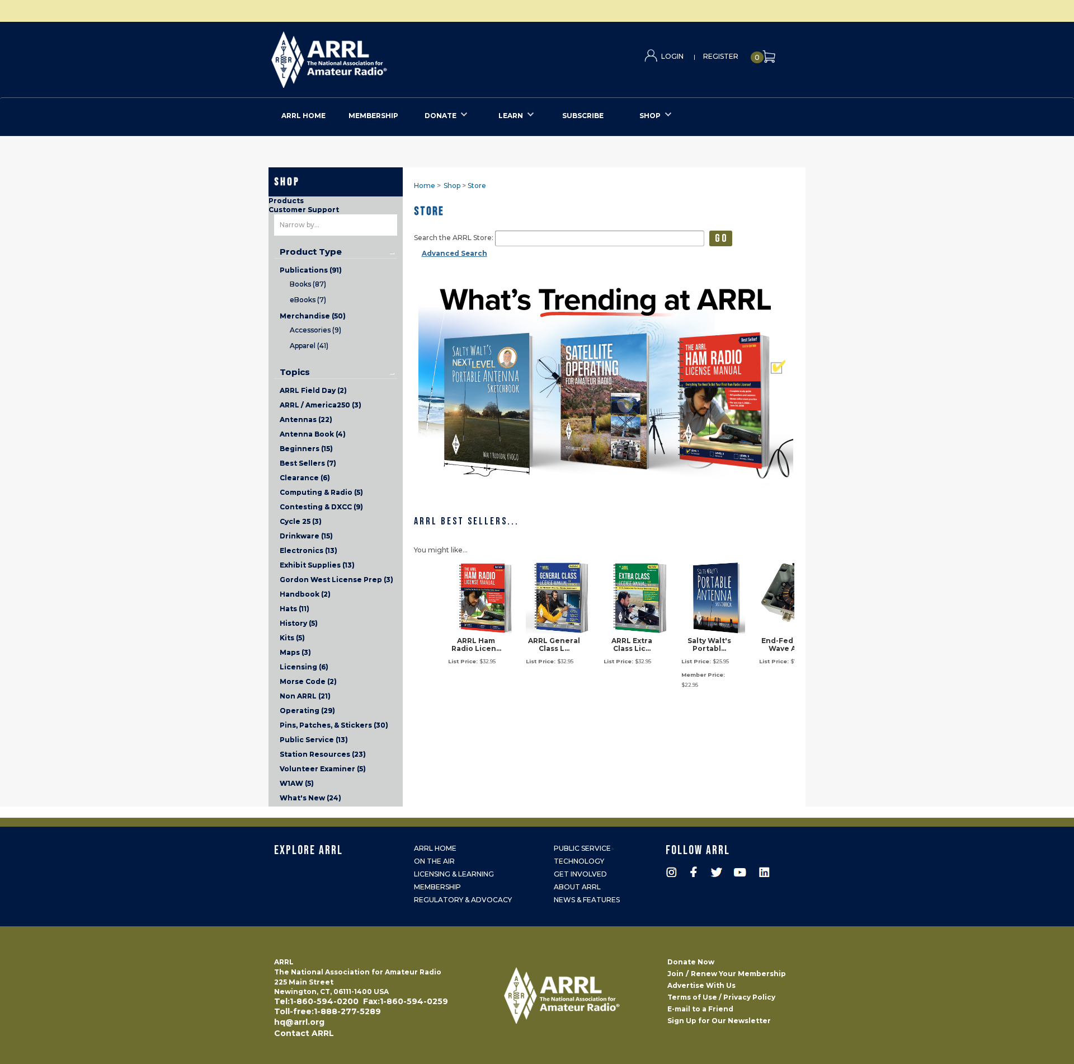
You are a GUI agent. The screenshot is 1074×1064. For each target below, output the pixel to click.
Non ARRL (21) (305, 696)
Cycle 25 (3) (301, 521)
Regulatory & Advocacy (463, 900)
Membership (437, 887)
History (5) (299, 623)
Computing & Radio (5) (321, 492)
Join (675, 973)
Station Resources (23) (323, 754)
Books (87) (308, 284)
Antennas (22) (306, 419)
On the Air (434, 861)
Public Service (582, 848)
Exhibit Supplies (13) (317, 565)
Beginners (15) (306, 448)
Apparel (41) (309, 345)
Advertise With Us (701, 985)
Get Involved (580, 874)
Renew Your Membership (738, 973)
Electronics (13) (308, 550)
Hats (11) (294, 608)
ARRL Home (435, 848)
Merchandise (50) (313, 316)
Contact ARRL (304, 1033)
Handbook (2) (305, 594)
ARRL (375, 56)
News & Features (587, 900)
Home (424, 185)
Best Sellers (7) (308, 463)
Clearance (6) (305, 478)
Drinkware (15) (306, 536)
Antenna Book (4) (313, 434)
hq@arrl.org (299, 1022)
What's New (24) (310, 798)
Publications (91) (311, 270)
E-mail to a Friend (700, 1009)
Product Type (311, 252)
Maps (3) (295, 652)
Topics (295, 372)
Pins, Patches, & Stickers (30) (334, 725)
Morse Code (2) (308, 681)
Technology (579, 861)
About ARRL (577, 887)
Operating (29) (307, 710)
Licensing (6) (304, 667)
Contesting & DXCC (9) (321, 507)
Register (720, 56)
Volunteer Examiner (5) (323, 769)
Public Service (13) (314, 739)
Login (672, 56)
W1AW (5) (297, 783)
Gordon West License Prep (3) (336, 579)
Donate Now (690, 962)
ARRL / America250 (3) (320, 405)
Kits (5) (292, 638)
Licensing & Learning (454, 874)
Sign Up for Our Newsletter (719, 1020)
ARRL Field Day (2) (313, 390)
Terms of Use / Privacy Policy (721, 997)
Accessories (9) (315, 330)
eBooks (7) (308, 300)
